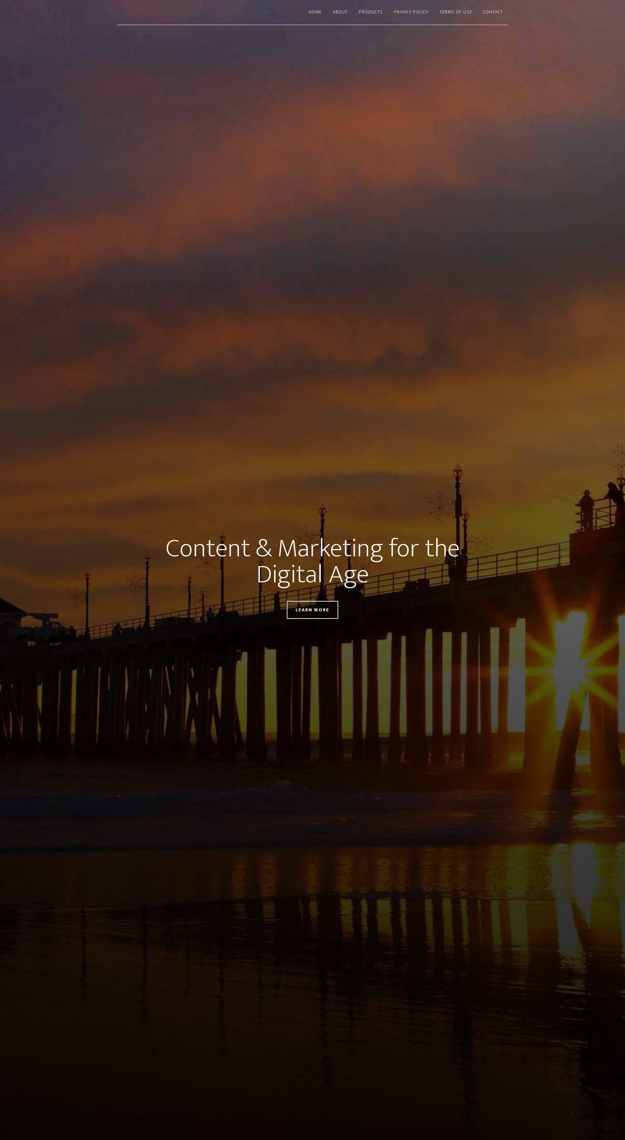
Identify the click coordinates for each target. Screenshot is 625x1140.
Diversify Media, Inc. (175, 12)
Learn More (312, 610)
